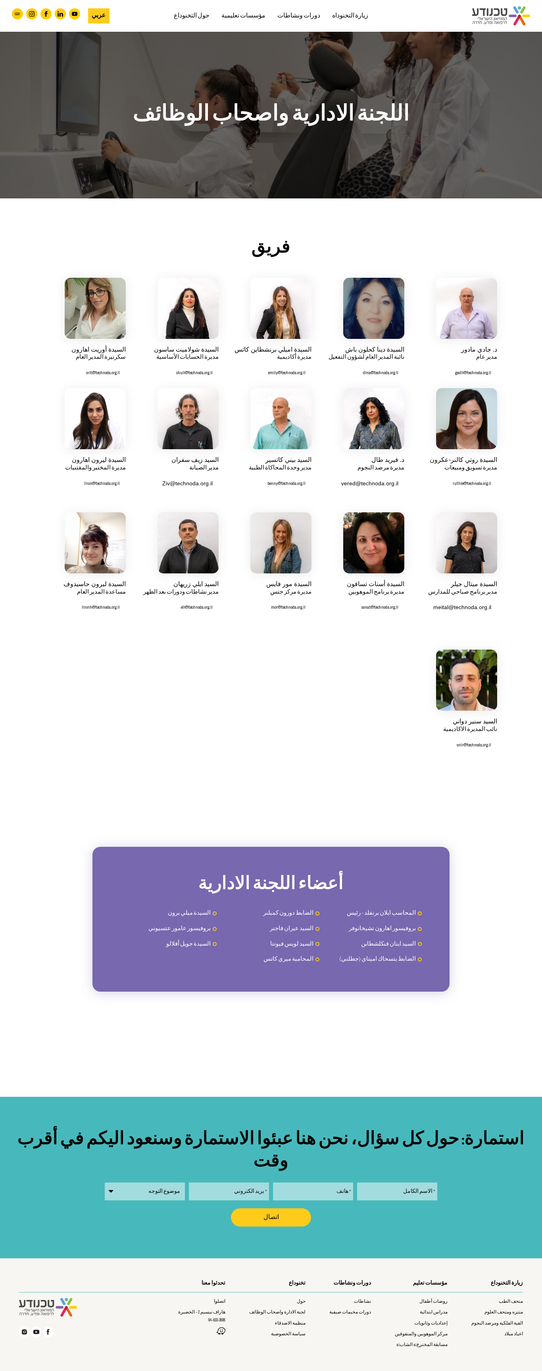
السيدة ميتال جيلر (474, 584)
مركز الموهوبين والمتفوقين (421, 1334)
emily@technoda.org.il (287, 373)
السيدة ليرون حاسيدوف (94, 584)
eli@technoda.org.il (197, 607)
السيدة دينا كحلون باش (374, 349)
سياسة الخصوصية (288, 1334)
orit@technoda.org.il (103, 373)
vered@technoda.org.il (369, 483)
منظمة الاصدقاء (290, 1323)
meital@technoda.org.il (462, 607)
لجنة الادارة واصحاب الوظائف (277, 1312)
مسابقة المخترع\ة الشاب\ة (422, 1344)
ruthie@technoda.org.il (472, 483)
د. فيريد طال (387, 459)
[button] (271, 16)
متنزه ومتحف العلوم (503, 1312)
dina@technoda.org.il (380, 373)
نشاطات (362, 1301)
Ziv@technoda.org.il (187, 483)
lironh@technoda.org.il (101, 607)
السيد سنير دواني (475, 721)
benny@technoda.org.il (286, 483)
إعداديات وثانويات (431, 1323)
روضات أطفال (433, 1301)
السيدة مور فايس (288, 584)
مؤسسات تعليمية (243, 16)
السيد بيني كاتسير (288, 459)
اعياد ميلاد (513, 1334)
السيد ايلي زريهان (196, 584)
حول (301, 1301)
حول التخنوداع (191, 16)
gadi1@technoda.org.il (473, 373)
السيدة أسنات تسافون (375, 584)
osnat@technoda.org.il (379, 607)
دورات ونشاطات (298, 16)
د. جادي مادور (479, 349)
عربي (99, 15)
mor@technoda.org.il (288, 607)
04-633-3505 (216, 1320)
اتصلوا (219, 1301)
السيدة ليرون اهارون (99, 459)
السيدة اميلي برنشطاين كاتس (272, 349)
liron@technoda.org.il (102, 483)
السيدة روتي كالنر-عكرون (463, 459)
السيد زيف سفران (195, 459)
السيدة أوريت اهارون (98, 349)
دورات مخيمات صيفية (350, 1312)
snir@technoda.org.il (474, 745)
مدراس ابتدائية (434, 1312)
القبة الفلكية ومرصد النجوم (497, 1323)
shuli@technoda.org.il (194, 373)
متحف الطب (511, 1301)
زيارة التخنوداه (350, 16)
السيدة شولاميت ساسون (186, 349)
